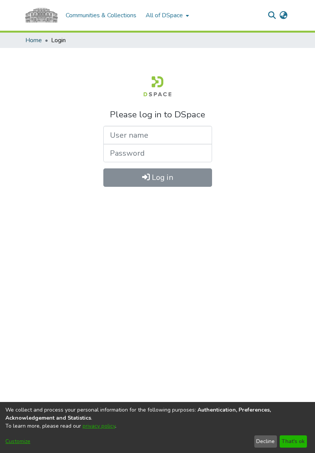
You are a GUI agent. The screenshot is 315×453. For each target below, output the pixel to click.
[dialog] (157, 427)
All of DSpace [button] (164, 15)
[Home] (41, 15)
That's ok (293, 441)
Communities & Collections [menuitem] (101, 15)
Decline (265, 441)
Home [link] (33, 40)
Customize (17, 441)
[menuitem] (166, 15)
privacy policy (99, 426)
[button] (272, 15)
